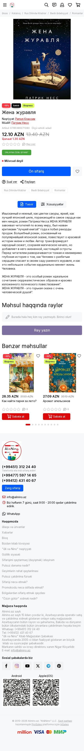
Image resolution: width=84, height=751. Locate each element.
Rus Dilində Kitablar (35, 13)
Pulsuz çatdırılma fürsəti (17, 576)
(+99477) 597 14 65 (19, 475)
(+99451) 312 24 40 (19, 467)
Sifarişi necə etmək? (15, 582)
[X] (38, 666)
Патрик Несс (20, 122)
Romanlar (77, 13)
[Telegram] (48, 666)
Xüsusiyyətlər (54, 204)
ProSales (37, 724)
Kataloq (16, 13)
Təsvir (29, 204)
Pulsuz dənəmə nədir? (16, 565)
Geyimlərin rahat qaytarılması (20, 571)
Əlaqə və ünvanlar (13, 527)
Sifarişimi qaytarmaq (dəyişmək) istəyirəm (28, 560)
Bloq (5, 538)
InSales (64, 724)
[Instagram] (17, 666)
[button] (28, 424)
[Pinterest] (59, 666)
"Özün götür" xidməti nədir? (20, 598)
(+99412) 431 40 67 (19, 480)
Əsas (5, 13)
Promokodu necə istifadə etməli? (23, 587)
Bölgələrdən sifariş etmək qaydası (23, 593)
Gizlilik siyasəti (11, 554)
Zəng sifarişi (12, 488)
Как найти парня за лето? (19, 401)
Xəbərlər (7, 532)
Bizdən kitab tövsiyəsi (16, 543)
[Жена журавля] (42, 59)
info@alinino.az (16, 497)
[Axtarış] (46, 5)
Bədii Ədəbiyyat (59, 13)
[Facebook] (6, 666)
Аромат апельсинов (56, 401)
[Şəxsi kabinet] (62, 5)
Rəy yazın (42, 330)
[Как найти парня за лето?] (21, 372)
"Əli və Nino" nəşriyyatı (16, 549)
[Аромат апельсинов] (62, 372)
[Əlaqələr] (54, 5)
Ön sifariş (36, 171)
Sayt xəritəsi (65, 720)
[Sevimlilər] (77, 171)
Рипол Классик (25, 118)
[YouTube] (27, 666)
